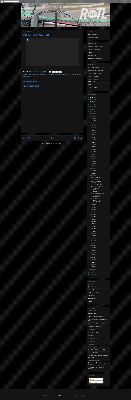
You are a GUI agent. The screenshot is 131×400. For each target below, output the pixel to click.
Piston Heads (92, 311)
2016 (91, 109)
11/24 (93, 130)
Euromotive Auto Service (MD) (96, 324)
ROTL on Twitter (92, 87)
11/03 (93, 137)
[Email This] (53, 72)
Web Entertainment (93, 34)
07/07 (93, 205)
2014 (91, 114)
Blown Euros (91, 298)
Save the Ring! (92, 313)
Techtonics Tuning (93, 332)
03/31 (93, 238)
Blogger (84, 396)
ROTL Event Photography (95, 73)
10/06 (93, 147)
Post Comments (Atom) (56, 143)
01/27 (93, 260)
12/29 (93, 118)
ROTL (66, 74)
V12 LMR (71, 74)
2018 (91, 104)
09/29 (93, 149)
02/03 (93, 257)
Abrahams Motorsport (94, 360)
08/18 (93, 163)
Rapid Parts (91, 341)
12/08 (93, 125)
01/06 (93, 267)
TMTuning (91, 335)
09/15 (93, 154)
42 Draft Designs (93, 344)
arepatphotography (32, 74)
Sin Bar (90, 301)
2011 (91, 272)
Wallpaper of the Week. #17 (36, 35)
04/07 (93, 236)
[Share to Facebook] (59, 72)
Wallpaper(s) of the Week (95, 58)
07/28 (93, 171)
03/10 (93, 245)
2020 (91, 99)
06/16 (93, 212)
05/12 (93, 224)
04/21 (93, 231)
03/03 (93, 248)
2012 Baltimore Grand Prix (95, 46)
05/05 (93, 226)
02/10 (93, 255)
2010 (91, 274)
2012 (91, 270)
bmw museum (54, 74)
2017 (91, 106)
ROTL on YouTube (93, 79)
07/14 (93, 175)
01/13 (93, 264)
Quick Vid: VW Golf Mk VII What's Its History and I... (97, 195)
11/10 (93, 135)
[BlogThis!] (55, 72)
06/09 (93, 214)
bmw (40, 74)
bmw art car (46, 74)
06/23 (93, 209)
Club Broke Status (93, 292)
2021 (91, 97)
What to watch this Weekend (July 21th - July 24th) (96, 183)
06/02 (93, 217)
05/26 (93, 219)
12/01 (93, 128)
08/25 (93, 161)
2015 (91, 111)
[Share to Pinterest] (61, 72)
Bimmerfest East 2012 (94, 52)
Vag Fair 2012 (92, 55)
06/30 (93, 207)
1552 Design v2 (92, 347)
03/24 (93, 240)
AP (48, 67)
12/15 (93, 123)
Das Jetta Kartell (92, 287)
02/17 (93, 252)
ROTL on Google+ (93, 85)
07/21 (93, 173)
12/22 (93, 120)
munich (61, 74)
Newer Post (27, 138)
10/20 (93, 142)
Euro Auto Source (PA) (94, 326)
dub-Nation (91, 295)
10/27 (93, 140)
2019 (91, 102)
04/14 (93, 233)
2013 (91, 116)
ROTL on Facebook (93, 76)
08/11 (93, 166)
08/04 (93, 168)
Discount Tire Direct (93, 338)
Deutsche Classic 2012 (94, 49)
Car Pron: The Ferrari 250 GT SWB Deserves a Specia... (97, 189)
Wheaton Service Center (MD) (96, 316)
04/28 (93, 228)
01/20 (93, 262)
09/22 (93, 151)
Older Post (78, 138)
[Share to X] (57, 72)
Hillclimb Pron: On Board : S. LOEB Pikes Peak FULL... (97, 200)
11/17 (93, 132)
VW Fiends (91, 290)
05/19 (93, 221)
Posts (92, 379)
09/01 (93, 159)
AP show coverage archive (95, 70)
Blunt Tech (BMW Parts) (94, 353)
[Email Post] (49, 72)
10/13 (93, 144)
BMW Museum (57, 67)
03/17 (93, 243)
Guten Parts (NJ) (92, 329)
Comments (94, 382)
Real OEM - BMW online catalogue (98, 350)
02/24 (93, 250)
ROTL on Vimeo (92, 82)
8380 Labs (91, 284)
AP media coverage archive (96, 67)
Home (52, 138)
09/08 (93, 156)
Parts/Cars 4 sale (93, 37)
